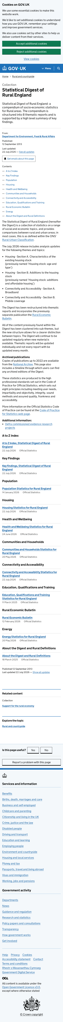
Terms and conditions (15, 963)
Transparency (10, 929)
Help (5, 954)
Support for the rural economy (18, 705)
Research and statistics (16, 917)
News (5, 906)
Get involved (9, 940)
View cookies (31, 59)
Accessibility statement (16, 959)
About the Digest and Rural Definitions (25, 216)
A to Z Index (12, 171)
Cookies (27, 954)
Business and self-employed (19, 805)
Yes (35, 750)
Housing (10, 184)
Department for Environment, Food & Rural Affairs (28, 136)
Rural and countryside (23, 76)
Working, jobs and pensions (18, 881)
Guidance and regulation (17, 911)
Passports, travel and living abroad (23, 869)
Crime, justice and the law (17, 822)
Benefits (7, 793)
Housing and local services (18, 857)
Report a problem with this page (31, 762)
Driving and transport (15, 834)
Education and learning (16, 840)
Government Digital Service (18, 972)
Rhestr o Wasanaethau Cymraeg (21, 968)
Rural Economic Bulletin (18, 207)
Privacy (15, 954)
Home (5, 76)
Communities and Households (21, 193)
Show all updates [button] (41, 672)
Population (11, 180)
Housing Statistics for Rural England (25, 507)
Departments (10, 900)
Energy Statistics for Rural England (24, 636)
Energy (9, 211)
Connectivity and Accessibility (21, 198)
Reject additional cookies (32, 51)
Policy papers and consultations (21, 923)
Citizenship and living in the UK (20, 817)
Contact (38, 959)
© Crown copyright (31, 1014)
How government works (16, 935)
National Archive (23, 364)
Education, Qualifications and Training (25, 202)
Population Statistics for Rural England (26, 488)
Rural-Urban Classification (18, 239)
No (48, 750)
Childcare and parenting (16, 811)
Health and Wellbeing (16, 189)
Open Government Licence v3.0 (21, 987)
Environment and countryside (19, 851)
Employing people (13, 846)
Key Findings (12, 175)
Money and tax (11, 863)
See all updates (26, 151)
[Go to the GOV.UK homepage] (14, 68)
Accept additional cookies (31, 43)
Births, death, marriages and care (22, 799)
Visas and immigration (15, 875)
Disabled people (12, 828)
